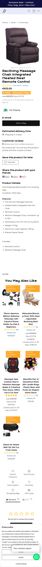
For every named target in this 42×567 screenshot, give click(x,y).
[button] (4, 11)
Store (13, 22)
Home (5, 22)
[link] (21, 563)
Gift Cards (29, 493)
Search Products (13, 475)
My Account (29, 474)
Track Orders (12, 485)
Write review (17, 85)
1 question (25, 85)
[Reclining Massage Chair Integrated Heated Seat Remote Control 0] (21, 46)
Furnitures (23, 22)
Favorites (29, 485)
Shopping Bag (12, 493)
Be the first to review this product (21, 519)
